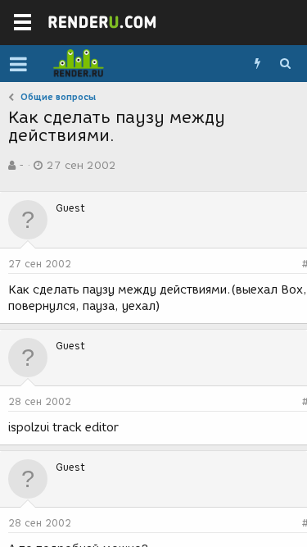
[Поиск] (285, 64)
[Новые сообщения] (257, 64)
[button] (18, 64)
